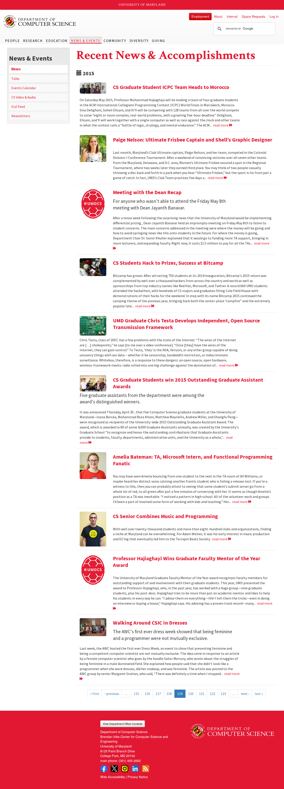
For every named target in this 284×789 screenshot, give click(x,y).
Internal (232, 16)
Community (115, 40)
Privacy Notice (138, 776)
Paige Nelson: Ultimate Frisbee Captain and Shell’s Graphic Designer (192, 139)
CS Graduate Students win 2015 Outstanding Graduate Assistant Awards (188, 383)
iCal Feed (18, 106)
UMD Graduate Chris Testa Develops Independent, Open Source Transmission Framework (186, 324)
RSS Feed (145, 768)
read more (221, 125)
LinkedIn (135, 768)
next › (245, 693)
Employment (200, 16)
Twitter (114, 768)
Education (56, 40)
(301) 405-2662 (130, 760)
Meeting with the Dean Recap (147, 192)
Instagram (124, 768)
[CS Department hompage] (232, 729)
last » (259, 693)
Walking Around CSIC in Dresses (150, 622)
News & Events (85, 40)
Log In (274, 16)
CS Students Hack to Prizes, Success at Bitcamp (168, 262)
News (16, 69)
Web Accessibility (112, 776)
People (12, 40)
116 (147, 693)
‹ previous (112, 693)
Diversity (139, 40)
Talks (15, 78)
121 (201, 693)
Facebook (103, 768)
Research (33, 40)
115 (136, 693)
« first (94, 693)
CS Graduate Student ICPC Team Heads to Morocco (171, 87)
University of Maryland (142, 4)
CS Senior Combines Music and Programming (165, 516)
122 (212, 693)
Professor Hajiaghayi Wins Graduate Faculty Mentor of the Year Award (186, 561)
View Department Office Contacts (122, 724)
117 (158, 693)
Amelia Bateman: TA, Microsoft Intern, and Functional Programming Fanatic (192, 460)
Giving (158, 40)
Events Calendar (23, 88)
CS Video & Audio (23, 97)
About (218, 16)
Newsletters (20, 116)
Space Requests (253, 16)
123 (223, 693)
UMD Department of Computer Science (40, 21)
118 (169, 693)
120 (190, 693)
